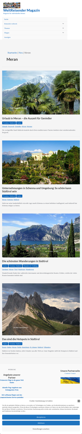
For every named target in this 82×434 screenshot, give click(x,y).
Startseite (12, 52)
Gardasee (5, 269)
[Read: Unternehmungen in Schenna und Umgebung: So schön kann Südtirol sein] (41, 162)
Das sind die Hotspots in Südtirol (21, 339)
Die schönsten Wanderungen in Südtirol (25, 261)
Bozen (4, 347)
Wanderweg (30, 269)
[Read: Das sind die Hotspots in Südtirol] (41, 309)
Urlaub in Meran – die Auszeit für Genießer (27, 118)
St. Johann (33, 347)
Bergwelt (11, 126)
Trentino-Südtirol (9, 123)
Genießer (18, 126)
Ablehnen (41, 423)
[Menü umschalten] (62, 24)
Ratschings (25, 347)
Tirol (16, 269)
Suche (6, 19)
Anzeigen (7, 37)
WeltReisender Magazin (21, 10)
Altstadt (4, 126)
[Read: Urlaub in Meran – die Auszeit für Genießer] (41, 92)
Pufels (19, 347)
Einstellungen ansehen (41, 429)
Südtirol (16, 200)
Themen (7, 28)
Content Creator (70, 373)
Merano (29, 126)
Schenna (10, 200)
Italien (19, 123)
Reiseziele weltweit (10, 24)
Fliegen (6, 33)
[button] (79, 401)
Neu (21, 52)
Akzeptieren (41, 417)
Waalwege (21, 269)
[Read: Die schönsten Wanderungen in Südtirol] (41, 235)
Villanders (47, 347)
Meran (24, 126)
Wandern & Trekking (31, 266)
